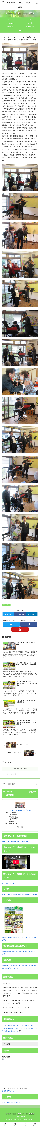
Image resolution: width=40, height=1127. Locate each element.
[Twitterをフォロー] (11, 624)
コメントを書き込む (20, 768)
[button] (35, 784)
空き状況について (9, 983)
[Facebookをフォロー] (28, 624)
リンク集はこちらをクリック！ (12, 1102)
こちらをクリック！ (9, 883)
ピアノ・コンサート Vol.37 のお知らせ (16, 1008)
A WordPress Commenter (10, 1031)
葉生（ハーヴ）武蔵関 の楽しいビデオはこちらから (19, 894)
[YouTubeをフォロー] (22, 827)
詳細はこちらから (8, 1091)
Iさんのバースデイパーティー (13, 1012)
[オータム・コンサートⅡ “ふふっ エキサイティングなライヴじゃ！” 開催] (24, 630)
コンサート (7, 604)
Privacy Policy (20, 1116)
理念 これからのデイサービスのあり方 (15, 841)
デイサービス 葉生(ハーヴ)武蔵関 (20, 810)
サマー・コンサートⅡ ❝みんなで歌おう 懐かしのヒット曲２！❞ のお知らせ (19, 1002)
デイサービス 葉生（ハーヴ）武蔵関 (20, 5)
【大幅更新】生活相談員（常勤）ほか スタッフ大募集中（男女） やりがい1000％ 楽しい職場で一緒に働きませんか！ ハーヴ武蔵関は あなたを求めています (20, 992)
